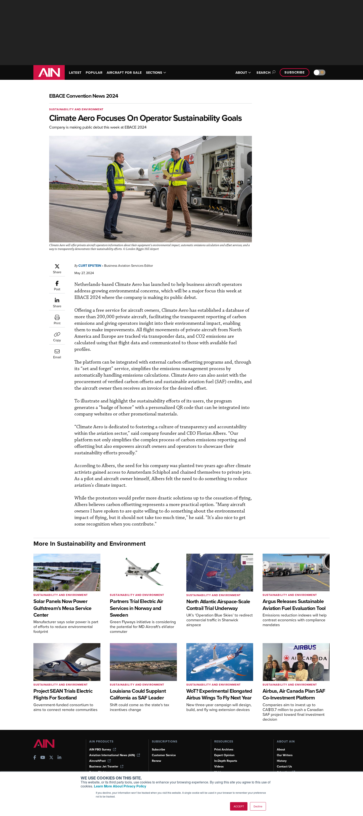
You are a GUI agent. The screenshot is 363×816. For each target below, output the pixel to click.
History (282, 761)
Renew (156, 761)
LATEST (75, 73)
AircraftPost (97, 761)
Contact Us (284, 766)
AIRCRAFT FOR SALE (124, 73)
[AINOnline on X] (51, 758)
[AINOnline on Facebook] (34, 758)
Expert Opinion (224, 755)
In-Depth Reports (225, 761)
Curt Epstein (89, 265)
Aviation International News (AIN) (112, 755)
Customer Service (164, 755)
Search (263, 72)
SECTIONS (154, 73)
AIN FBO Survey (100, 749)
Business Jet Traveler (103, 766)
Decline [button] (258, 806)
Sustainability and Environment (76, 109)
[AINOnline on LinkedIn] (59, 758)
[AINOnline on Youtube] (42, 758)
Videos (219, 766)
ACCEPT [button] (239, 806)
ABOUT (241, 73)
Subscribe (294, 72)
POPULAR (94, 73)
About (281, 749)
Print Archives (223, 749)
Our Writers (285, 755)
